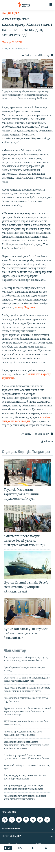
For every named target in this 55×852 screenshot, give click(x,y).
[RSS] (40, 820)
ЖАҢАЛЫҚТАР (10, 13)
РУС (20, 848)
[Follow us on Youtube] (19, 820)
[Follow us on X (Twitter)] (12, 820)
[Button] (26, 55)
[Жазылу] (47, 820)
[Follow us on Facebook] (5, 820)
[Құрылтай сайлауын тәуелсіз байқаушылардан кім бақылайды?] (27, 611)
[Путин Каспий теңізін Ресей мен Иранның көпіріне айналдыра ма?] (27, 565)
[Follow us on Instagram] (26, 820)
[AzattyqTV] (33, 848)
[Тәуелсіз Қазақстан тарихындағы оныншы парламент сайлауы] (27, 472)
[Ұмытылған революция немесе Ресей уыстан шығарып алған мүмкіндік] (27, 518)
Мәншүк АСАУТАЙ (12, 42)
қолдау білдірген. (25, 307)
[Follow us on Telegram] (33, 820)
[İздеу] (46, 848)
